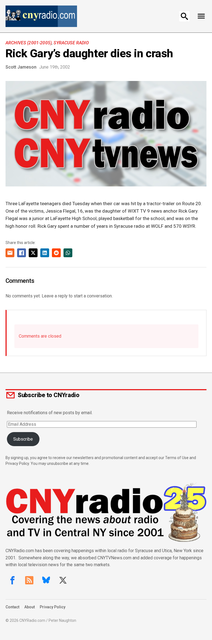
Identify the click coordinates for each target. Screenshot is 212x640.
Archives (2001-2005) (29, 42)
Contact (12, 607)
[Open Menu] (201, 16)
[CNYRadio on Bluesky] (46, 580)
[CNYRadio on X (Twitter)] (63, 580)
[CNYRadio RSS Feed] (29, 580)
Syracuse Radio (71, 42)
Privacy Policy (52, 607)
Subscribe (23, 439)
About (29, 607)
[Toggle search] (184, 16)
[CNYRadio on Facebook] (12, 580)
